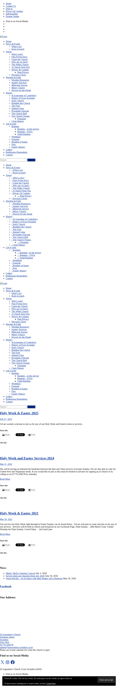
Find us (9, 8)
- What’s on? (17, 170)
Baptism (15, 126)
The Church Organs (21, 116)
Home (8, 3)
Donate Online (12, 16)
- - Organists (22, 242)
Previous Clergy (19, 75)
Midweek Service (19, 85)
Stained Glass (18, 108)
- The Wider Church (21, 188)
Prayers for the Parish (21, 90)
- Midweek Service (20, 209)
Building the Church (21, 103)
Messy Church (18, 88)
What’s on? (17, 46)
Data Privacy (23, 72)
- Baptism (16, 250)
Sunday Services (19, 82)
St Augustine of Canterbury (24, 95)
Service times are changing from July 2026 (25, 576)
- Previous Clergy (19, 198)
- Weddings (17, 260)
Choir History (18, 121)
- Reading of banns (20, 265)
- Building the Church (21, 227)
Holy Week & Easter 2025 (19, 413)
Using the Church (20, 59)
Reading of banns (19, 142)
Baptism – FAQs (25, 131)
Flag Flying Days (19, 57)
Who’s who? (17, 54)
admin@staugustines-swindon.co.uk (16, 647)
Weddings (16, 137)
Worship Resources (20, 80)
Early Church (18, 100)
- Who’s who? (18, 178)
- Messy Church (19, 211)
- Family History (19, 270)
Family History (18, 147)
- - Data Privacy (24, 196)
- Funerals (16, 263)
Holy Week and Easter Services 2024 (27, 458)
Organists (21, 118)
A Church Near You (21, 67)
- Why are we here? (20, 185)
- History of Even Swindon (24, 221)
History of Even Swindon (23, 98)
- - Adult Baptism (25, 258)
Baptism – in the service (28, 129)
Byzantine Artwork (20, 111)
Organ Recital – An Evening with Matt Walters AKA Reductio (34, 578)
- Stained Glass (18, 232)
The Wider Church (20, 64)
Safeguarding (12, 14)
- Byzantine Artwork (21, 234)
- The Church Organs (21, 240)
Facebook (6, 586)
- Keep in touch (19, 172)
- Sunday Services (20, 206)
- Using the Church (20, 183)
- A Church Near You (21, 191)
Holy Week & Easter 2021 (19, 513)
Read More (5, 479)
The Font (16, 106)
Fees (14, 144)
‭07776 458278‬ (6, 645)
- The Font (16, 229)
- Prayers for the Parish (22, 214)
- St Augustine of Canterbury (25, 219)
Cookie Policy (51, 684)
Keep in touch (18, 49)
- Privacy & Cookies (21, 193)
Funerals (15, 139)
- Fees (14, 268)
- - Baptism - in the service (29, 252)
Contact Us (11, 6)
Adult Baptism (24, 134)
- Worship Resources (21, 203)
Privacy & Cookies (14, 11)
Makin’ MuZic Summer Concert (20, 573)
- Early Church (18, 224)
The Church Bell (19, 113)
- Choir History (18, 245)
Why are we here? (20, 62)
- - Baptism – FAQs (26, 255)
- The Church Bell (20, 237)
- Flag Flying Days (20, 180)
